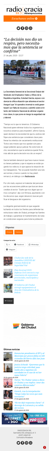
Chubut (9, 232)
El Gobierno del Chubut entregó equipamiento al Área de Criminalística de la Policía (26, 289)
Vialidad (19, 232)
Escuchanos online (23, 18)
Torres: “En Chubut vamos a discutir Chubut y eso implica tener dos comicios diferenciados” (29, 383)
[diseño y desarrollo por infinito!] (44, 447)
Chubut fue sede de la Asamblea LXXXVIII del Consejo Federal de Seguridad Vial (24, 261)
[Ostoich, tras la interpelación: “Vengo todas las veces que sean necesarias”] (8, 395)
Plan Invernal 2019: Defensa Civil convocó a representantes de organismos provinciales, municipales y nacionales (26, 275)
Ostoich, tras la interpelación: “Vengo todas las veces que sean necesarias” (28, 394)
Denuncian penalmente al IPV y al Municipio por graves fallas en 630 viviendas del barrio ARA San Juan (29, 356)
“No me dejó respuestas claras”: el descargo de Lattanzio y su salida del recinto (29, 405)
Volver (9, 301)
